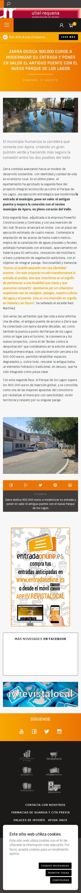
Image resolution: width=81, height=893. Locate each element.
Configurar (60, 880)
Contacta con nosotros (45, 805)
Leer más (68, 37)
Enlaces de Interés (29, 820)
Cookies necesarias (55, 865)
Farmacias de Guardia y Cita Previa (40, 812)
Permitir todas (58, 872)
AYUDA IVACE (57, 820)
